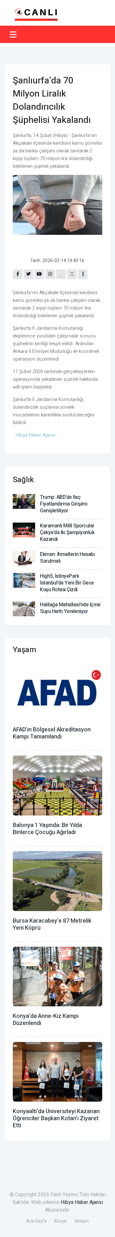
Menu (14, 34)
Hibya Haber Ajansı (82, 1202)
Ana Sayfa (36, 1221)
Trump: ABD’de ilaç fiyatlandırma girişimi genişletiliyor (63, 504)
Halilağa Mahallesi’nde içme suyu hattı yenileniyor (70, 608)
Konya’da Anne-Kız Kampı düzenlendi (46, 1020)
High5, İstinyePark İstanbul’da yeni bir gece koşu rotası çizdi (67, 582)
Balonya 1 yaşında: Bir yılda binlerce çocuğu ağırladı (47, 829)
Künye (60, 1221)
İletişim (81, 1221)
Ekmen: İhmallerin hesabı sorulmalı (67, 557)
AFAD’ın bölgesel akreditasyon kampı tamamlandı (52, 733)
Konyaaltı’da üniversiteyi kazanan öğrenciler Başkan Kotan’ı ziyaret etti (56, 1118)
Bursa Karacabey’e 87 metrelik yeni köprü (52, 924)
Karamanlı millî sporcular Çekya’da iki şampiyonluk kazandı (67, 532)
